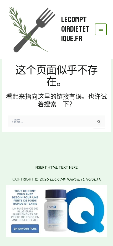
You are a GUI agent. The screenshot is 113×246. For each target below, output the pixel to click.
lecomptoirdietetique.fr (75, 29)
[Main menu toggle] (101, 29)
